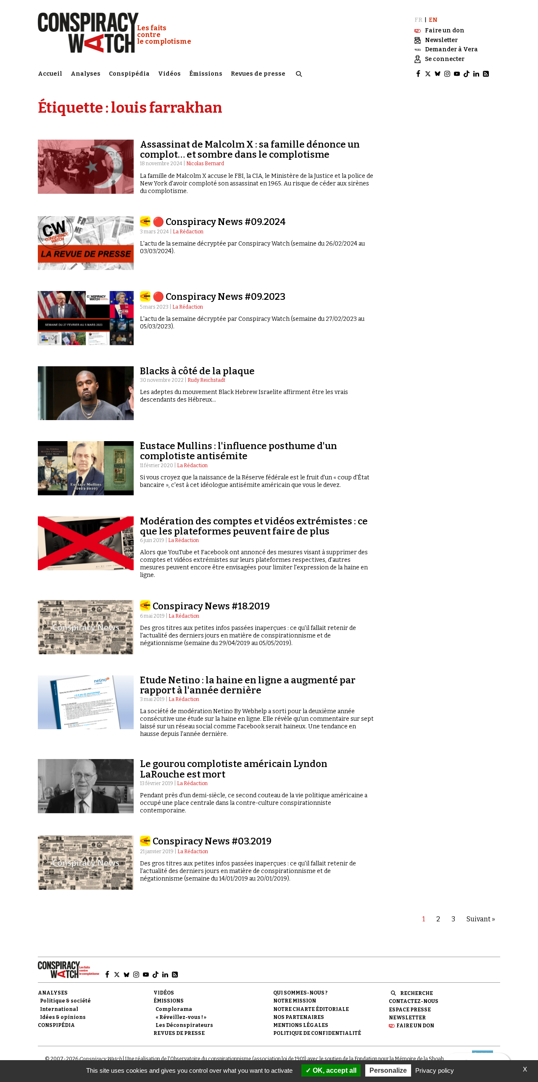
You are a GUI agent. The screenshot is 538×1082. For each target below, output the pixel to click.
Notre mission (294, 1001)
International (59, 1009)
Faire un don (415, 1026)
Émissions (205, 73)
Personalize (388, 1070)
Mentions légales (300, 1025)
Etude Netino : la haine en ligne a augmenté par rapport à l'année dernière (248, 685)
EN (433, 20)
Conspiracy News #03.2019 (212, 841)
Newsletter (407, 1018)
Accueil (50, 73)
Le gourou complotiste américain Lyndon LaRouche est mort (233, 769)
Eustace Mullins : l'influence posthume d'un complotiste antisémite (238, 451)
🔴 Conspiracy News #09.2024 (219, 222)
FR (418, 20)
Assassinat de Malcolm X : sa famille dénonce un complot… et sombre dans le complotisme (250, 149)
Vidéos (169, 73)
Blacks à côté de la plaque (197, 371)
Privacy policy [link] (434, 1070)
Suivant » (481, 919)
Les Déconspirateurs (184, 1025)
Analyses (85, 73)
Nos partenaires (298, 1017)
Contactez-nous (413, 1001)
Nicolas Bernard (205, 164)
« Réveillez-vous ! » (181, 1017)
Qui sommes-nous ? (300, 993)
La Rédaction (188, 232)
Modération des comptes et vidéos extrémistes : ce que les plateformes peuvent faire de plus (254, 526)
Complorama (174, 1009)
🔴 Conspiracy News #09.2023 (219, 296)
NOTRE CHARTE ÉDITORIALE (311, 1009)
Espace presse (410, 1010)
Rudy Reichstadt (206, 380)
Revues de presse (258, 73)
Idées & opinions (63, 1017)
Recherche (416, 993)
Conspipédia (129, 73)
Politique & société (65, 1001)
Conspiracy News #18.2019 (211, 606)
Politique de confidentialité (317, 1033)
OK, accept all (333, 1070)
